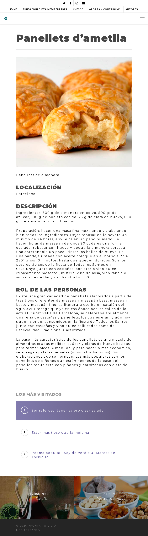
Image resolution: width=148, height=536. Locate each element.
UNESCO (78, 9)
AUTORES (131, 9)
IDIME (13, 9)
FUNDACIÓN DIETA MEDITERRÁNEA (45, 9)
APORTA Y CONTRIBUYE (104, 9)
